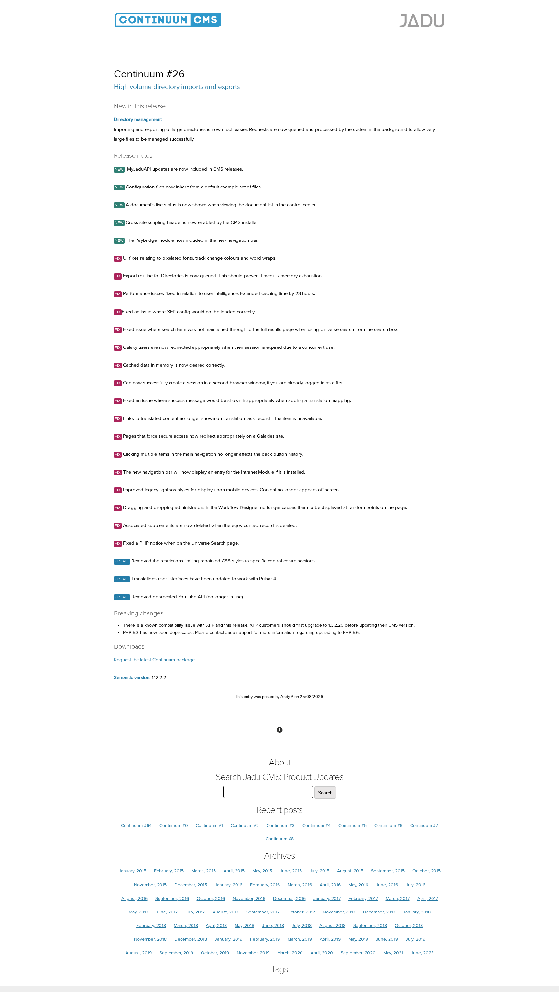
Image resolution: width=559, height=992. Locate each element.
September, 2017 (263, 912)
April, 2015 (234, 871)
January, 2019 (228, 939)
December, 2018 (190, 939)
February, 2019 (265, 939)
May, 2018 (244, 925)
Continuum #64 (136, 825)
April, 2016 (330, 885)
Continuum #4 (316, 825)
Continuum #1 (209, 825)
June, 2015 (291, 871)
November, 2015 (150, 885)
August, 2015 (350, 871)
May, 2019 (358, 939)
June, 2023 (422, 952)
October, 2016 (211, 898)
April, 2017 (427, 898)
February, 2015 (169, 871)
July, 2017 (195, 912)
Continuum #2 (245, 825)
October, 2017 (301, 912)
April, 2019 (330, 939)
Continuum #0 (173, 825)
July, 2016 (415, 885)
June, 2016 (387, 885)
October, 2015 (426, 871)
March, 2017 (398, 898)
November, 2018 (150, 939)
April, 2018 (216, 925)
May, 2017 (138, 912)
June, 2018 (273, 925)
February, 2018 (151, 925)
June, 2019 (387, 939)
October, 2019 (215, 952)
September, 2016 (172, 898)
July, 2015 (319, 871)
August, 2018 (332, 925)
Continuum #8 (280, 839)
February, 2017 (363, 898)
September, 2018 (370, 925)
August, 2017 (225, 912)
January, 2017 (327, 898)
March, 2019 (300, 939)
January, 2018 (417, 912)
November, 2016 (249, 898)
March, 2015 (204, 871)
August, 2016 (134, 898)
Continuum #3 (281, 825)
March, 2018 (186, 925)
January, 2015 (132, 871)
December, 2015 (190, 885)
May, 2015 (262, 871)
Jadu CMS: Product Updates (178, 23)
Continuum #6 (388, 825)
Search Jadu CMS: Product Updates (280, 777)
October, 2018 (409, 925)
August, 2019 (139, 952)
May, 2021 (393, 952)
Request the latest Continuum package (154, 660)
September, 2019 (176, 952)
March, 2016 (300, 885)
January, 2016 (228, 885)
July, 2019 (415, 939)
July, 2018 (302, 925)
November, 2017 (339, 912)
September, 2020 (358, 952)
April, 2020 (322, 952)
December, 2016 (289, 898)
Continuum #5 (352, 825)
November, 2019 (253, 952)
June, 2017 (167, 912)
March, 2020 (290, 952)
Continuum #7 (424, 825)
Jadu (421, 20)
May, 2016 (358, 885)
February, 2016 (265, 885)
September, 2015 (388, 871)
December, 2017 (379, 912)
